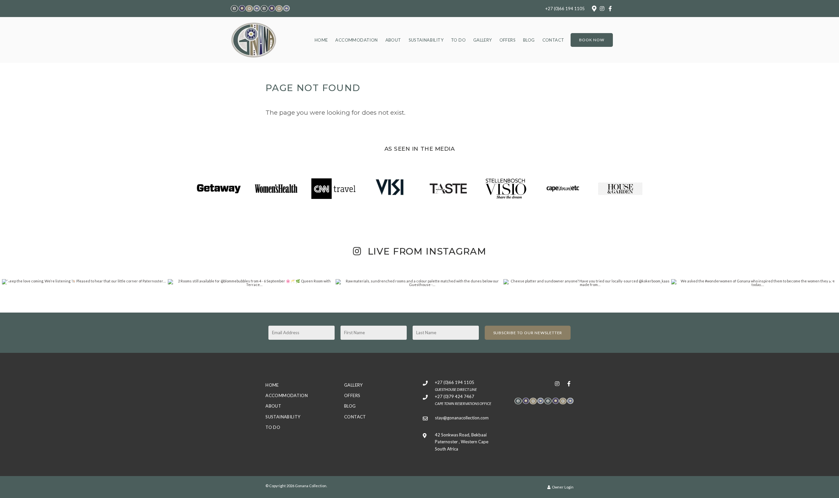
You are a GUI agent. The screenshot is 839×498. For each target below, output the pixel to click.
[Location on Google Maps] (593, 8)
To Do (458, 40)
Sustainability (426, 40)
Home (321, 40)
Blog (529, 40)
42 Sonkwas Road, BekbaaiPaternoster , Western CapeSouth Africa (461, 441)
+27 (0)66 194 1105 (565, 9)
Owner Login (562, 487)
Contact (553, 40)
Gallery (482, 40)
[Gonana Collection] (254, 39)
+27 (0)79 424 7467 (454, 396)
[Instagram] (602, 8)
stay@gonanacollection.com (462, 417)
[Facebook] (610, 8)
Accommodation (356, 40)
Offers (507, 40)
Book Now (591, 39)
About (393, 40)
